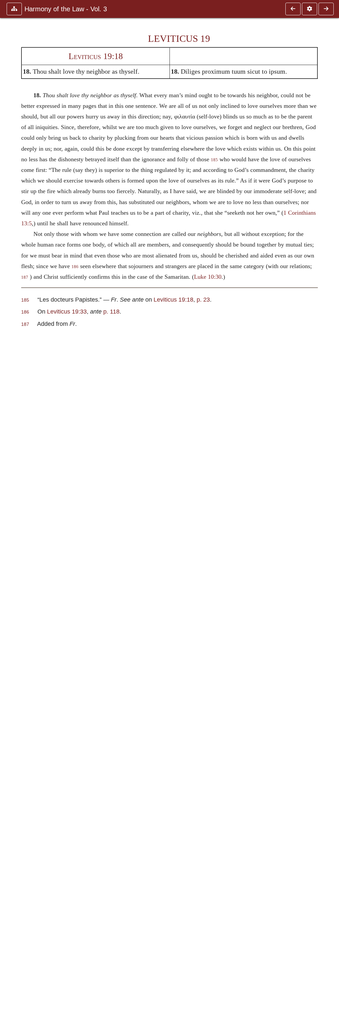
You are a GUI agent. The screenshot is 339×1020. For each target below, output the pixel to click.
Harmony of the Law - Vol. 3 (65, 9)
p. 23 (203, 299)
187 (24, 277)
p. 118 (111, 311)
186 (75, 266)
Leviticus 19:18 (96, 56)
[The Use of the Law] (326, 9)
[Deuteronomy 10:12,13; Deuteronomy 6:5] (293, 9)
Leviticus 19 (179, 38)
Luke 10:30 (207, 276)
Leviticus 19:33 (67, 311)
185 (214, 160)
